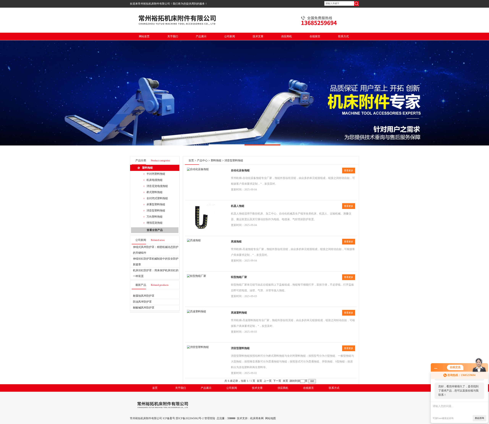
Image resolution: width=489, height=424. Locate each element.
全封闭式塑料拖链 (157, 198)
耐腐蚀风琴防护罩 (143, 295)
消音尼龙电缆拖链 (157, 186)
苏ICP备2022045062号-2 (190, 418)
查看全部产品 (155, 230)
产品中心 (202, 160)
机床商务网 (257, 418)
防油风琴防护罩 (142, 301)
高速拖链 (236, 241)
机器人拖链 (237, 206)
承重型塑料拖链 (156, 204)
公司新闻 (229, 36)
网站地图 (270, 418)
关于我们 (172, 36)
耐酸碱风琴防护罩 (143, 307)
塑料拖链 (147, 167)
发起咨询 (479, 418)
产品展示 (201, 36)
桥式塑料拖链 (155, 192)
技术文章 (258, 36)
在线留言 (315, 36)
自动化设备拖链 (240, 170)
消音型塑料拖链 (156, 210)
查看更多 (348, 170)
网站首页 (144, 36)
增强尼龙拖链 (155, 222)
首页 (191, 160)
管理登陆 (209, 418)
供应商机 (286, 36)
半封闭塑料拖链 (156, 173)
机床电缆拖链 (155, 180)
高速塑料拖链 (239, 312)
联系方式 (343, 36)
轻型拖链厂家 (239, 277)
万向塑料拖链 (155, 216)
